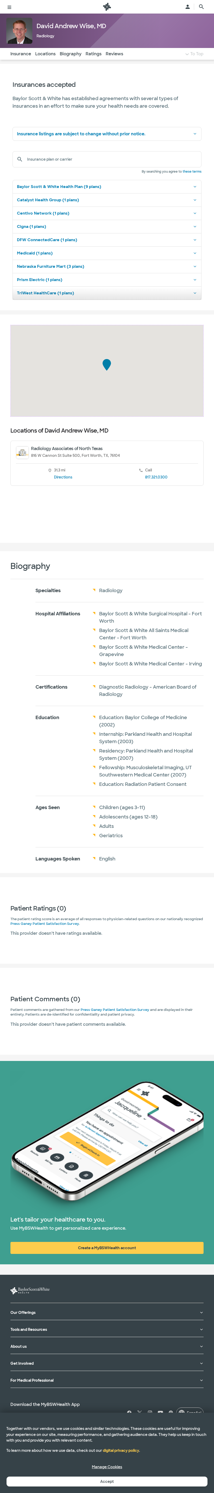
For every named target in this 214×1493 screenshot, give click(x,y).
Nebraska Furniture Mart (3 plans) (50, 266)
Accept (107, 1481)
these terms (192, 171)
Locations (45, 54)
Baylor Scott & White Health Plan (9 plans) (59, 186)
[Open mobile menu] (9, 7)
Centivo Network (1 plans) (43, 213)
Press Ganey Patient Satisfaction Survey (44, 923)
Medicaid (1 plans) (35, 253)
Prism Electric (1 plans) (39, 279)
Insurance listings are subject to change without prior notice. (81, 133)
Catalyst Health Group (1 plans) (48, 200)
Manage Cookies (107, 1467)
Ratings (94, 54)
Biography (70, 54)
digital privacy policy (121, 1450)
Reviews (114, 54)
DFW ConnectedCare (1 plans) (47, 240)
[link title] (107, 7)
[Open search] (201, 7)
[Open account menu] (188, 7)
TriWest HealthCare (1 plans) (45, 293)
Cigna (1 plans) (31, 226)
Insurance (20, 54)
